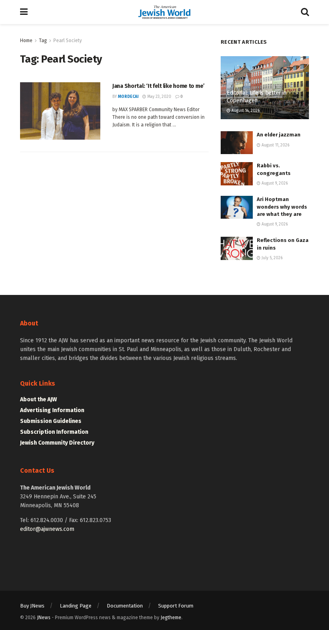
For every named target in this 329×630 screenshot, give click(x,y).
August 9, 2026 (274, 183)
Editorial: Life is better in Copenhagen (256, 96)
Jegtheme (170, 617)
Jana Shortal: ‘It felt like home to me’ (158, 86)
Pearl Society (67, 40)
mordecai (128, 96)
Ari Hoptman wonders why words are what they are (282, 206)
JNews (44, 617)
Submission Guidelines (50, 421)
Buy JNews (32, 606)
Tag (43, 40)
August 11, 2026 (274, 145)
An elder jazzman (279, 135)
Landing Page (75, 606)
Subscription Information (54, 432)
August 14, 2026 (245, 110)
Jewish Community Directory (57, 442)
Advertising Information (52, 410)
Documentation (125, 606)
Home (26, 40)
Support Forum (175, 606)
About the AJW (38, 399)
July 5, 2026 (271, 258)
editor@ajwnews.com (47, 529)
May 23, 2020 (158, 96)
